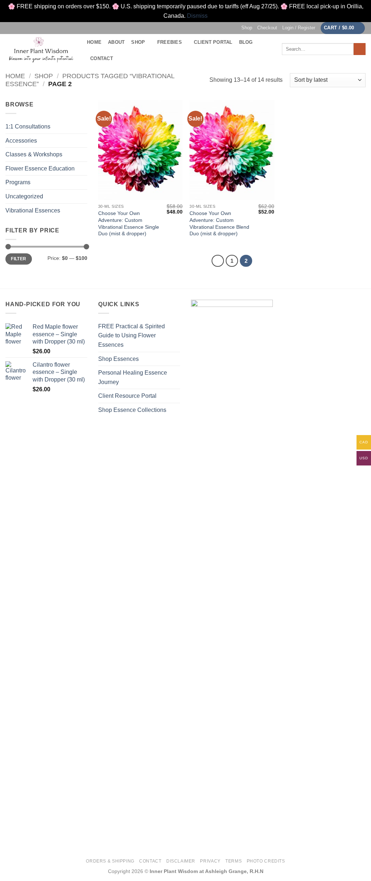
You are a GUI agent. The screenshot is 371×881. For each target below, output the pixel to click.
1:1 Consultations (27, 126)
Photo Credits (266, 861)
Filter (18, 258)
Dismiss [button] (197, 16)
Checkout (267, 27)
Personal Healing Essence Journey (132, 377)
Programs (17, 182)
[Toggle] (83, 210)
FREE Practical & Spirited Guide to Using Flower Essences (131, 335)
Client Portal (213, 42)
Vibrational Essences (32, 210)
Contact (101, 58)
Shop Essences (118, 359)
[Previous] (218, 261)
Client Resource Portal (127, 396)
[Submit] (360, 49)
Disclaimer (180, 861)
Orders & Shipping (110, 861)
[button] (298, 27)
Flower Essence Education (40, 168)
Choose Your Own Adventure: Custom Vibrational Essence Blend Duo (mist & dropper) (219, 223)
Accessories (21, 141)
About (116, 42)
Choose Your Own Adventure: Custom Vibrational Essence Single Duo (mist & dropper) (128, 223)
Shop (246, 27)
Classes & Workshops (33, 154)
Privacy (210, 861)
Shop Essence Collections (132, 410)
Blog (246, 42)
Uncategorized (24, 196)
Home (94, 42)
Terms (233, 861)
